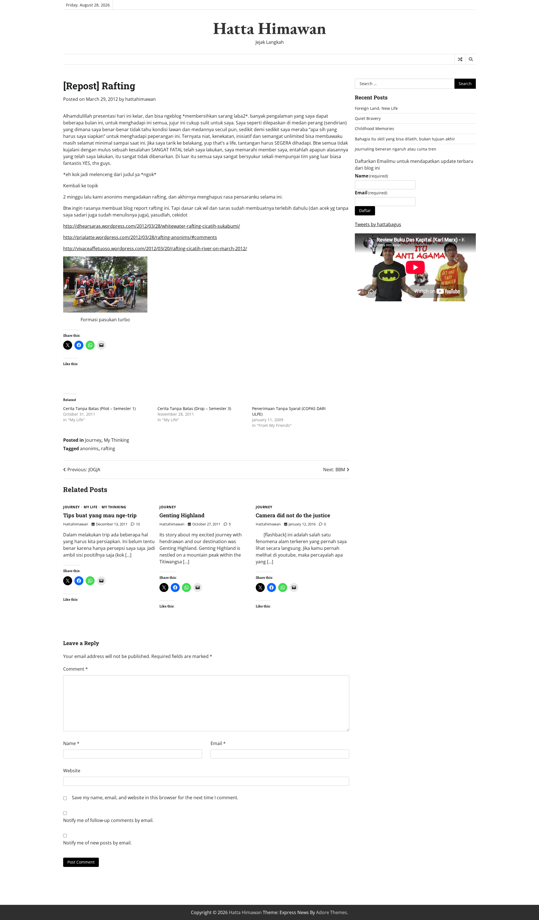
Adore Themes (331, 912)
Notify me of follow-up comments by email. (108, 820)
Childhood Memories (374, 128)
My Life (91, 507)
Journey (93, 440)
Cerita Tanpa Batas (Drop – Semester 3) (194, 408)
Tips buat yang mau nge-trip (100, 515)
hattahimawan (140, 99)
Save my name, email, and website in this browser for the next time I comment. (155, 797)
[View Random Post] (460, 59)
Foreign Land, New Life (376, 108)
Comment (75, 669)
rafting (108, 448)
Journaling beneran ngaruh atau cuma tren (395, 149)
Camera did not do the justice (293, 515)
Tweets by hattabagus (378, 224)
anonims (89, 448)
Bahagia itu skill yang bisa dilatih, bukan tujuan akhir (405, 139)
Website (71, 771)
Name (71, 743)
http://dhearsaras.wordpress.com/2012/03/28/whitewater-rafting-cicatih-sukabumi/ (151, 226)
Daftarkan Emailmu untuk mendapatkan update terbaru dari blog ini (414, 164)
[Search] (470, 59)
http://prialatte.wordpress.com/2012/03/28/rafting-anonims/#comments (140, 237)
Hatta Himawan (269, 28)
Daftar (365, 210)
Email (218, 743)
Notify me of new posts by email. (97, 843)
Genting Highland (181, 515)
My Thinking (116, 440)
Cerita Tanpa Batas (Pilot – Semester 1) (99, 408)
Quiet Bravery (368, 118)
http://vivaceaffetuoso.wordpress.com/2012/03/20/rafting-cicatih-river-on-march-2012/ (155, 248)
